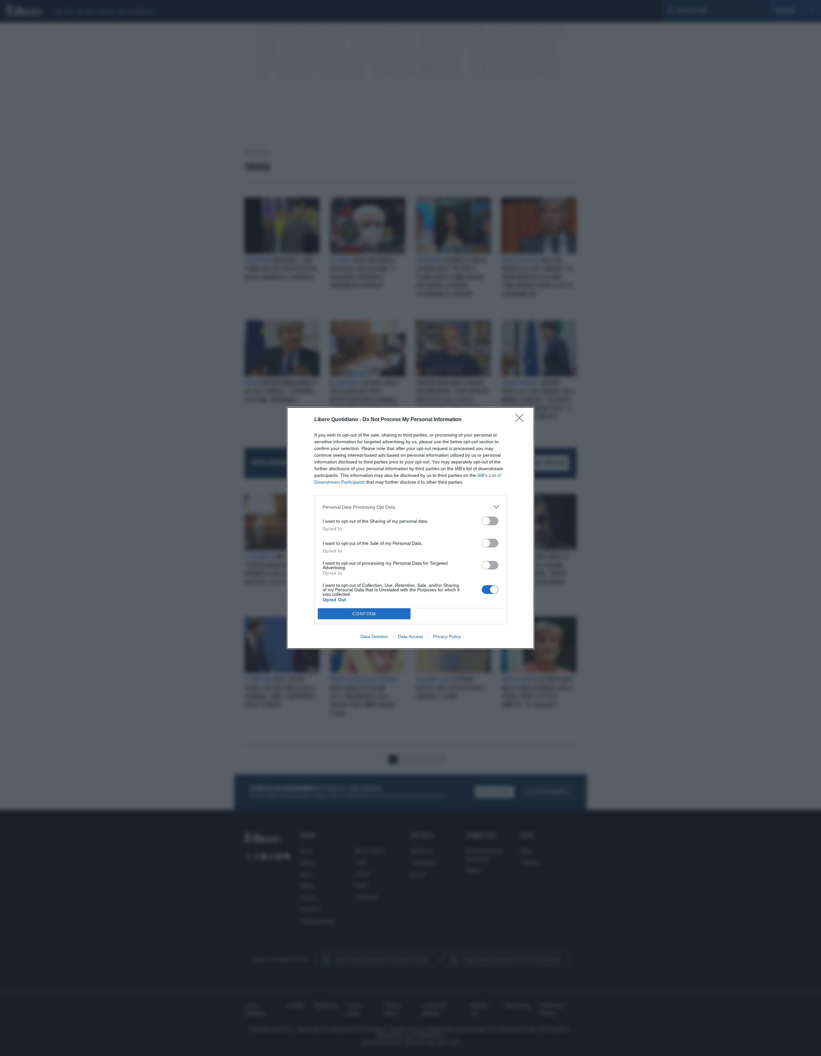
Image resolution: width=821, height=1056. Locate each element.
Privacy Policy (447, 636)
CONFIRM (364, 613)
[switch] (490, 521)
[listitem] (410, 506)
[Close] (521, 420)
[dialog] (410, 528)
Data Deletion (374, 636)
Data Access (410, 636)
